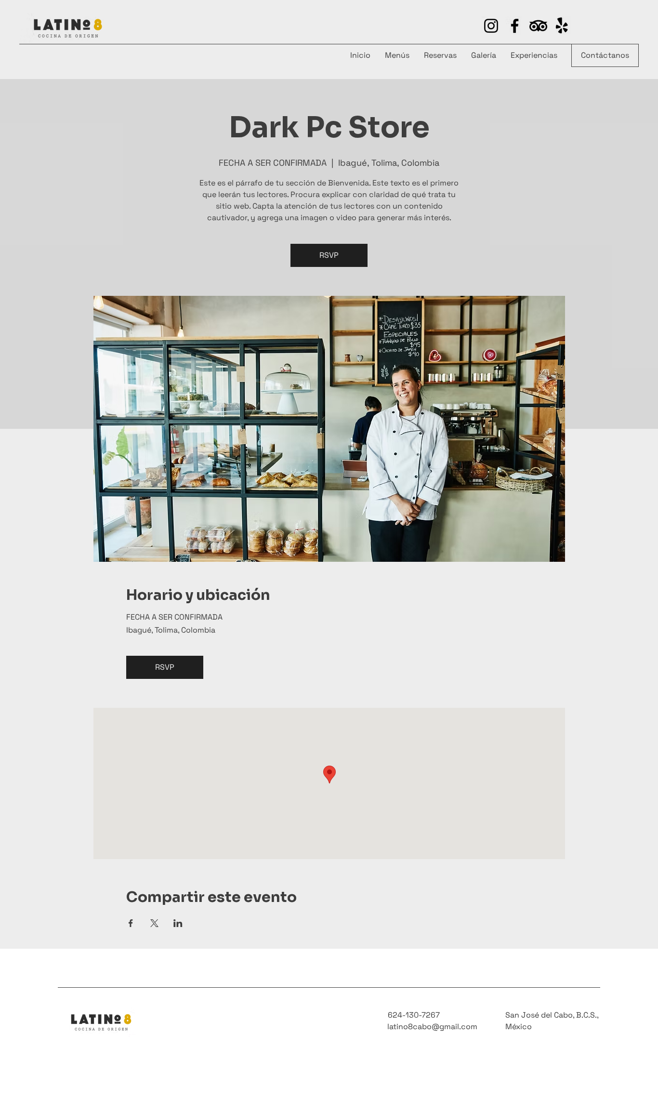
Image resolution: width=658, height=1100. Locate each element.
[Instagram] (491, 25)
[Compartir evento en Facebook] (130, 923)
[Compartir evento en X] (154, 923)
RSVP (329, 255)
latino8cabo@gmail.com (432, 1026)
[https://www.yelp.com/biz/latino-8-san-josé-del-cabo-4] (538, 25)
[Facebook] (514, 25)
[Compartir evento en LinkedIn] (178, 923)
